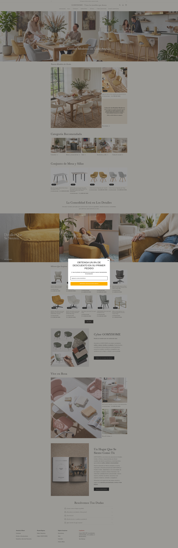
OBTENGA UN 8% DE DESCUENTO (89, 283)
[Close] (108, 260)
